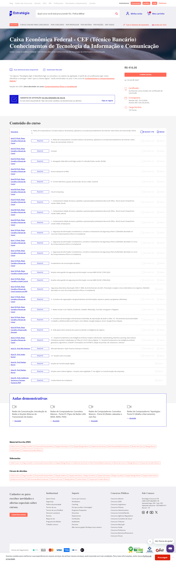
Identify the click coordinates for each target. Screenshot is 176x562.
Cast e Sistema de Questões (137, 25)
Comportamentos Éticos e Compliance (60, 86)
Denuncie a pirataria (53, 513)
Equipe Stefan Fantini (150, 475)
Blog (11, 3)
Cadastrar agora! (18, 515)
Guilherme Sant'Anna (98, 446)
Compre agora (145, 75)
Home (12, 52)
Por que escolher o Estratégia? (82, 507)
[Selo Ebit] (160, 550)
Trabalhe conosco (52, 524)
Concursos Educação (118, 524)
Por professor (72, 25)
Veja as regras (107, 101)
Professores (58, 3)
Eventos (48, 516)
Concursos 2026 (116, 502)
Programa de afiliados (53, 522)
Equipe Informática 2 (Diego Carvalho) (110, 475)
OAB (154, 3)
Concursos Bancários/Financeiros (122, 533)
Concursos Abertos (117, 499)
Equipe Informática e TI (63, 446)
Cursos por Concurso (79, 499)
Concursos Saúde (116, 527)
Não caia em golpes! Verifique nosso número (87, 527)
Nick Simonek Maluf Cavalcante (118, 446)
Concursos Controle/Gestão (120, 513)
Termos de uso (51, 507)
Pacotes (14, 25)
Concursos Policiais (117, 507)
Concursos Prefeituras (118, 530)
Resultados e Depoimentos (76, 3)
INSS (44, 3)
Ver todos (109, 25)
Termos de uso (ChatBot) (54, 510)
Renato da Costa (137, 446)
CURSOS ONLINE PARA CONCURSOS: (34, 25)
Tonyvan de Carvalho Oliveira (32, 450)
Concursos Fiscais (117, 536)
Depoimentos (76, 516)
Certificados (76, 519)
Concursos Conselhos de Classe (121, 519)
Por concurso (57, 25)
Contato (92, 3)
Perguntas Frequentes (79, 510)
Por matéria (86, 25)
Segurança (49, 502)
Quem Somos (50, 499)
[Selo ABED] (149, 550)
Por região (98, 25)
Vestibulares (76, 502)
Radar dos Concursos (23, 3)
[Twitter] (156, 512)
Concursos (135, 3)
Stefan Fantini (15, 450)
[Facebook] (147, 512)
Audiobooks (76, 522)
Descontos (75, 513)
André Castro (15, 446)
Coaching (75, 504)
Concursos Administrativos (120, 510)
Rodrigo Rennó (150, 446)
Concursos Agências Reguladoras (122, 516)
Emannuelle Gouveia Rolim (44, 446)
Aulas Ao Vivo (160, 25)
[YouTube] (151, 512)
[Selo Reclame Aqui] (136, 550)
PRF (50, 3)
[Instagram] (143, 512)
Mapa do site (50, 519)
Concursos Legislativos (118, 504)
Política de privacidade (53, 504)
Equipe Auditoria (61, 475)
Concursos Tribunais (117, 522)
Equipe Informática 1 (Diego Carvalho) (82, 475)
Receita (37, 3)
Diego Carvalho (27, 446)
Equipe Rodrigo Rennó (81, 446)
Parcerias (75, 524)
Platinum (162, 3)
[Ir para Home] (19, 14)
